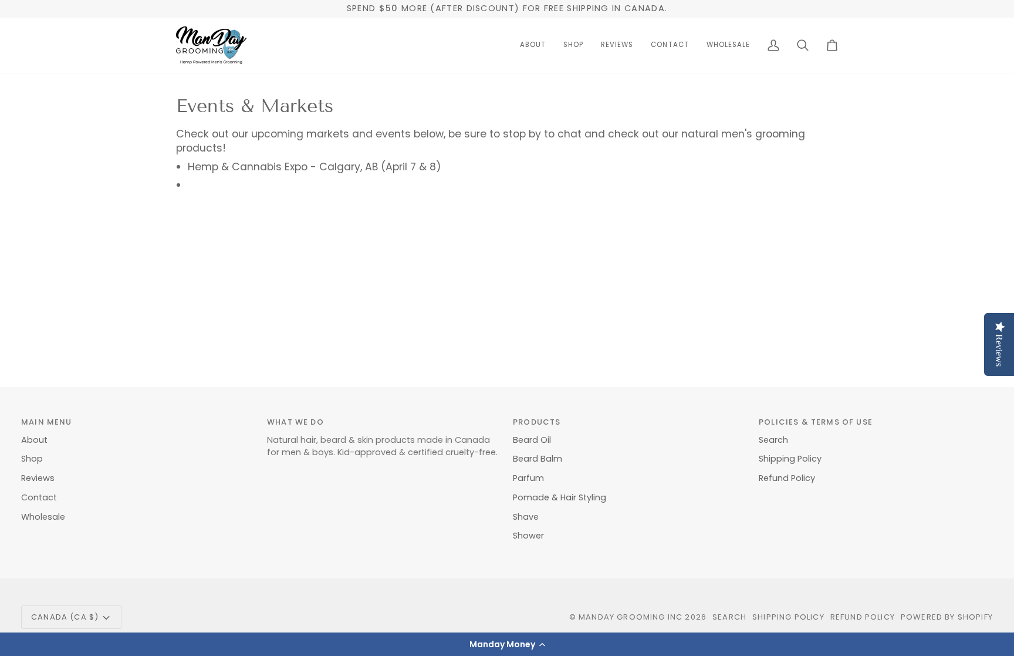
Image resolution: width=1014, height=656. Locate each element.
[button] (507, 644)
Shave (526, 517)
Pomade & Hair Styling (559, 497)
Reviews (38, 478)
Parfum (528, 478)
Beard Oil (532, 440)
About (34, 440)
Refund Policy (787, 478)
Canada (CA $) (65, 617)
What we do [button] (295, 422)
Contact (39, 497)
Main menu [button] (46, 422)
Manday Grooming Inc (630, 617)
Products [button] (536, 422)
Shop (32, 459)
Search (773, 440)
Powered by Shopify (947, 617)
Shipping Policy (790, 459)
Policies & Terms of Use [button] (816, 422)
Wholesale (43, 517)
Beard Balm (537, 459)
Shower (528, 535)
